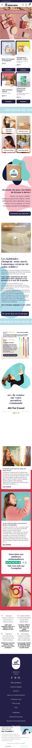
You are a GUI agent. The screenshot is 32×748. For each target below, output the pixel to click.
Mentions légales (16, 687)
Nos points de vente (16, 717)
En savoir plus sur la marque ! (15, 314)
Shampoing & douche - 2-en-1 (22, 60)
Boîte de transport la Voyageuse (8, 60)
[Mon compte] (26, 5)
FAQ (16, 707)
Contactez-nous (16, 699)
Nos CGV (16, 691)
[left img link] (16, 345)
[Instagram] (16, 679)
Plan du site (16, 703)
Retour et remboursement (16, 695)
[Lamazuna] (11, 4)
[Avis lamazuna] (16, 562)
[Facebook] (12, 679)
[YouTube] (19, 679)
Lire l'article (7, 486)
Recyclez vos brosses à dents (16, 721)
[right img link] (16, 376)
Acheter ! (8, 70)
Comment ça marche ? (20, 214)
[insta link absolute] (16, 591)
